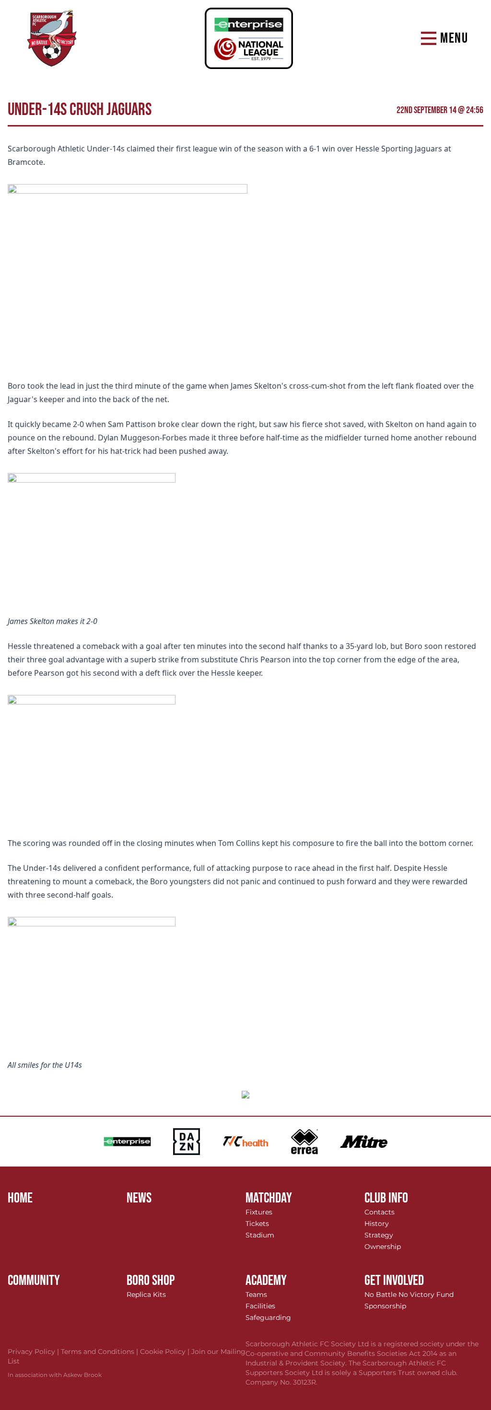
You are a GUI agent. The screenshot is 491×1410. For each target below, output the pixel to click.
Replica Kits (146, 1294)
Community (34, 1280)
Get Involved (394, 1280)
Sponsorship (385, 1306)
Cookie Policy (165, 1351)
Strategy (378, 1235)
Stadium (260, 1235)
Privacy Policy (34, 1351)
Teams (256, 1294)
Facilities (260, 1306)
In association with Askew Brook (55, 1374)
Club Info (386, 1198)
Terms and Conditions (100, 1351)
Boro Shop (151, 1280)
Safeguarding (268, 1317)
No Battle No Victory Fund (409, 1294)
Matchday (269, 1198)
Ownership (382, 1246)
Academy (266, 1280)
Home (20, 1198)
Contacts (379, 1212)
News (139, 1198)
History (376, 1223)
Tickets (257, 1223)
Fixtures (259, 1212)
